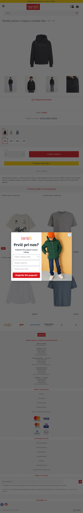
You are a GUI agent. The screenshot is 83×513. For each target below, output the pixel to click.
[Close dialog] (69, 235)
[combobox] (25, 256)
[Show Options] (38, 256)
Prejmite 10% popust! (26, 275)
